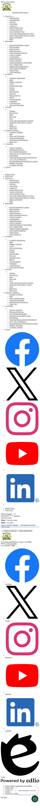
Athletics (12, 111)
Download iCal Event (28, 525)
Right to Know (14, 49)
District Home (10, 174)
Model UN (13, 126)
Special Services (14, 95)
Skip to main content (8, 2)
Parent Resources (15, 51)
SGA (11, 119)
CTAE (11, 84)
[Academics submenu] (6, 76)
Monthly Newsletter (16, 163)
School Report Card (16, 28)
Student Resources (15, 59)
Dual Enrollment (15, 99)
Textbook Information (16, 138)
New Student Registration (18, 152)
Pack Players (13, 113)
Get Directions (14, 57)
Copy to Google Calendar (9, 525)
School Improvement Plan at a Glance (22, 35)
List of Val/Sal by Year (17, 32)
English (12, 90)
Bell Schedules (14, 47)
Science (12, 88)
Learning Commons (16, 132)
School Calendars (15, 61)
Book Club (13, 142)
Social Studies (14, 92)
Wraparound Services (16, 150)
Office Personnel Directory (18, 53)
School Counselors (15, 148)
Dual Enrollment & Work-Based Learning (23, 161)
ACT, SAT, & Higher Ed (17, 159)
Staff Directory (14, 18)
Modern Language (15, 82)
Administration (14, 20)
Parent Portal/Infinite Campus (19, 45)
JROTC (12, 97)
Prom (11, 125)
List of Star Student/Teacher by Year (21, 34)
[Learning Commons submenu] (20, 293)
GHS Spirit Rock (15, 72)
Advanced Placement (16, 105)
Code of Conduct (15, 55)
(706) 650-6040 (11, 544)
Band (11, 115)
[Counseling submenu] (6, 146)
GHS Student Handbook (17, 68)
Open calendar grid (25, 531)
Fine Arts (12, 94)
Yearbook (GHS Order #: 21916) (20, 123)
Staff (11, 134)
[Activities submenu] (6, 109)
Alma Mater (13, 24)
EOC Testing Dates (16, 65)
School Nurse (14, 70)
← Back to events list (9, 531)
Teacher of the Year (15, 30)
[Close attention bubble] (36, 784)
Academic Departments (17, 78)
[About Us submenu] (13, 16)
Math (11, 80)
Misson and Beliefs (15, 37)
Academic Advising (16, 165)
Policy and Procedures (16, 136)
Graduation (13, 101)
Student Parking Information (18, 66)
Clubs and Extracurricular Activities (21, 121)
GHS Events (5, 527)
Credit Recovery (14, 103)
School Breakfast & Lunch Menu (20, 63)
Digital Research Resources (18, 140)
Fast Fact (12, 22)
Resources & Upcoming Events (20, 154)
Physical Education (15, 86)
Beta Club (12, 117)
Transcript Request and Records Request (23, 157)
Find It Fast (9, 176)
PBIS (11, 39)
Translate (17, 516)
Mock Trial (13, 128)
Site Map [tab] (4, 797)
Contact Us (13, 26)
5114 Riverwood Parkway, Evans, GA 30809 (16, 542)
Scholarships (13, 155)
